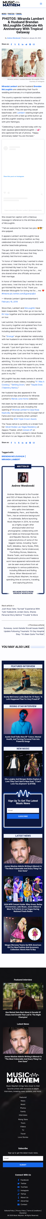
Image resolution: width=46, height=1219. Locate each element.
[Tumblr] (18, 44)
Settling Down (18, 385)
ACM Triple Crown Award (24, 419)
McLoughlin (30, 308)
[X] (15, 44)
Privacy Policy (21, 1210)
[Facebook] (11, 44)
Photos (11, 14)
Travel (19, 14)
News (4, 14)
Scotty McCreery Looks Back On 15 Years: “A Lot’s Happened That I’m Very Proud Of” (23, 698)
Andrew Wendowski (23, 485)
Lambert (21, 113)
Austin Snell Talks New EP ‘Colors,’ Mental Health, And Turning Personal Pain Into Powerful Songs (23, 739)
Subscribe (23, 816)
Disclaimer (23, 1213)
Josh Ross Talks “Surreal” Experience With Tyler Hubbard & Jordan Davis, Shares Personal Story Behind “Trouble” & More (21, 612)
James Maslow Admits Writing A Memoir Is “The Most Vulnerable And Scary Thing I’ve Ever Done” (23, 868)
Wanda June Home (19, 399)
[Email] (33, 44)
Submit (23, 1165)
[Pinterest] (30, 44)
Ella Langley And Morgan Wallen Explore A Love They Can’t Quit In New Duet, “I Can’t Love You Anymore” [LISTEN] (23, 781)
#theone (5, 294)
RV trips (5, 314)
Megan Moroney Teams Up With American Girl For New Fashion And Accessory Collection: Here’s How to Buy (23, 947)
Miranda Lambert (11, 459)
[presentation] (23, 681)
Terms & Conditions (34, 1210)
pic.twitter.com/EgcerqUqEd (23, 294)
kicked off (27, 430)
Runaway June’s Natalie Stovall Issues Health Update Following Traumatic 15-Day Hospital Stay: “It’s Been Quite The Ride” (24, 631)
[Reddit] (26, 44)
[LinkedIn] (22, 44)
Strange (10, 336)
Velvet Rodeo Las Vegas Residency (21, 427)
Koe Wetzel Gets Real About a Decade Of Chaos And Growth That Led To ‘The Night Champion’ (23, 1014)
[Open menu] (41, 4)
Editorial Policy (9, 1210)
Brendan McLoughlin (13, 456)
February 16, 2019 (10, 302)
